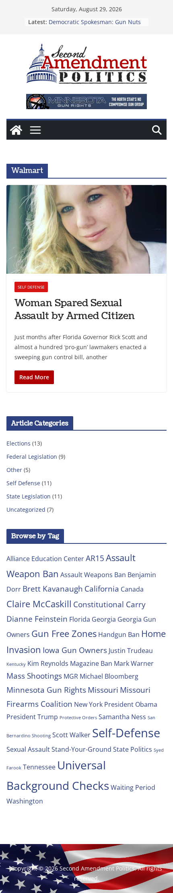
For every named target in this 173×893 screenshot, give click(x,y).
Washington (24, 801)
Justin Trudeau (131, 650)
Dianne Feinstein (37, 618)
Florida (79, 619)
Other (14, 470)
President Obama (130, 704)
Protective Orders (78, 717)
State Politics (132, 749)
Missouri (103, 689)
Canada (132, 589)
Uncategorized (25, 509)
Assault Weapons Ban (93, 574)
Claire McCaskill (39, 604)
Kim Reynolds (47, 663)
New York (88, 704)
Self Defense (31, 287)
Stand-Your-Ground (81, 749)
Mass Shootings (34, 675)
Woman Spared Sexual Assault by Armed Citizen (74, 309)
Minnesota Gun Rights (46, 689)
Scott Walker (71, 734)
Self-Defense (126, 733)
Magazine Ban (91, 663)
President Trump (32, 716)
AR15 (95, 558)
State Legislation (28, 496)
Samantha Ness (122, 716)
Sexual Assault (28, 749)
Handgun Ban (119, 634)
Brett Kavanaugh (53, 588)
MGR (71, 676)
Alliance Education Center (45, 558)
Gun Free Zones (64, 633)
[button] (86, 101)
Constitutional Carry (109, 604)
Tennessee (39, 767)
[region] (86, 101)
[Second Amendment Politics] (16, 130)
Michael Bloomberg (109, 676)
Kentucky (16, 664)
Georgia (104, 619)
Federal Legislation (31, 456)
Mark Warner (134, 663)
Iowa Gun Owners (75, 650)
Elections (18, 443)
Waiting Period (133, 787)
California (101, 588)
